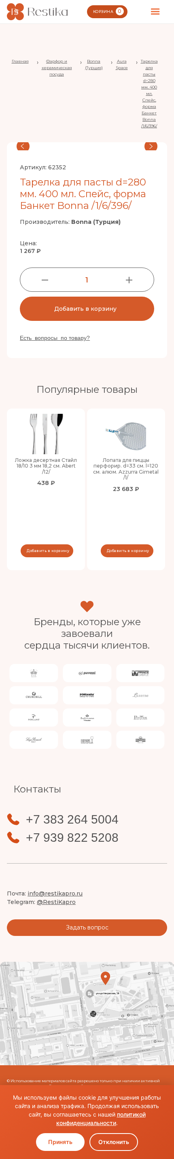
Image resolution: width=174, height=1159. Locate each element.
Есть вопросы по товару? (55, 338)
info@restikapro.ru (55, 893)
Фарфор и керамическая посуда (57, 68)
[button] (155, 11)
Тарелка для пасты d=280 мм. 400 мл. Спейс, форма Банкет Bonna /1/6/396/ (149, 94)
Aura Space (122, 64)
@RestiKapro (56, 902)
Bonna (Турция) (94, 64)
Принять (60, 1141)
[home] (37, 11)
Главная (20, 61)
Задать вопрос (87, 927)
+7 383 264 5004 (72, 820)
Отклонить (113, 1141)
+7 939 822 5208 (72, 838)
